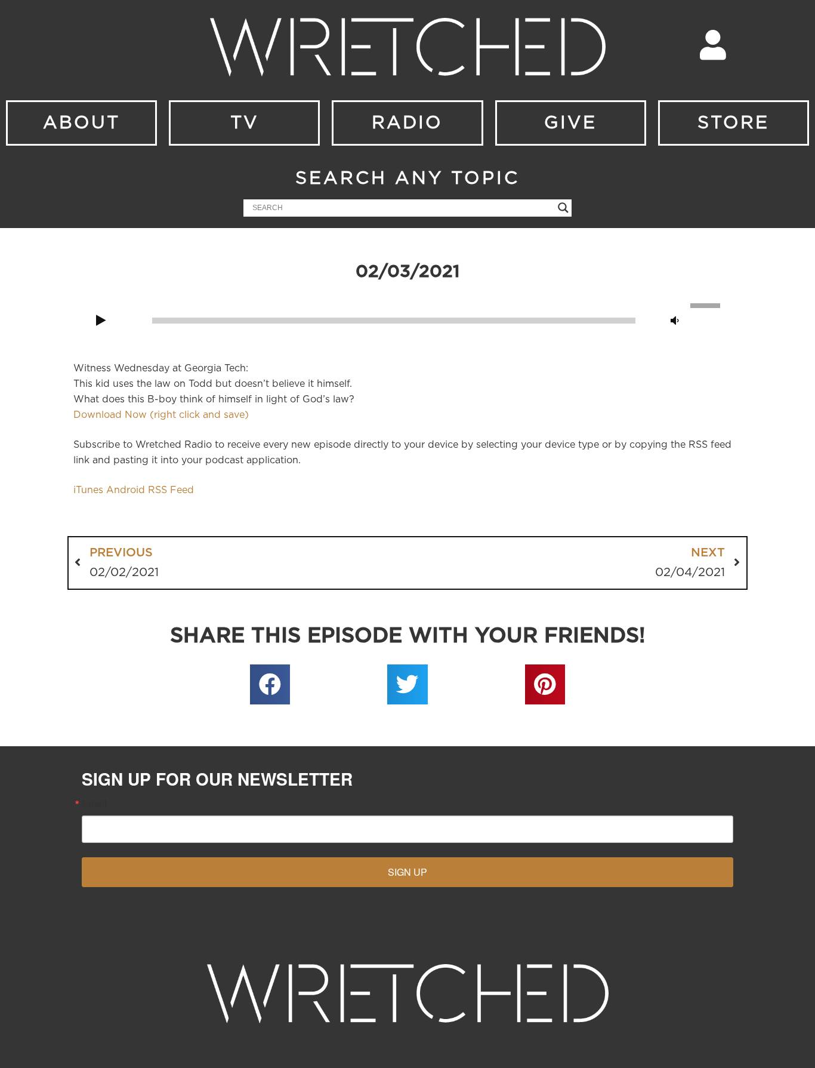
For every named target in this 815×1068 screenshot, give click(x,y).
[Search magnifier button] (563, 207)
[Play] (100, 321)
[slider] (707, 304)
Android (125, 490)
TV (244, 123)
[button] (270, 684)
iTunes (88, 490)
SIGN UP (407, 872)
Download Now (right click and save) (161, 415)
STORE (733, 123)
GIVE (570, 123)
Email (94, 803)
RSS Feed (171, 490)
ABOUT (81, 123)
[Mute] (674, 321)
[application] (407, 319)
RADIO (407, 123)
